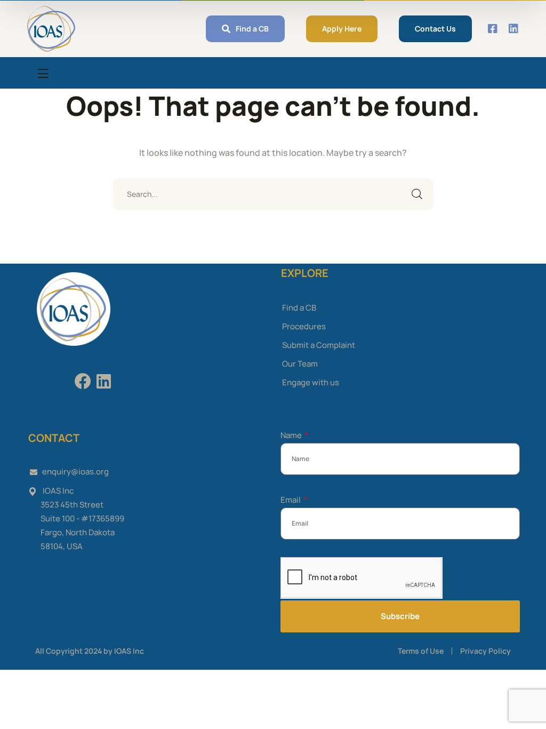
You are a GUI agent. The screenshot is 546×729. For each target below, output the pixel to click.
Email (291, 499)
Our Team (300, 363)
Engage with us (310, 382)
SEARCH (417, 194)
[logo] (51, 28)
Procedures (304, 326)
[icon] (493, 29)
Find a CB (299, 307)
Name (291, 435)
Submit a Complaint (318, 345)
